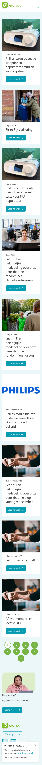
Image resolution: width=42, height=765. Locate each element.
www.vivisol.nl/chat (25, 753)
